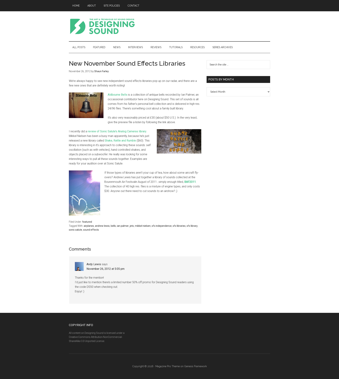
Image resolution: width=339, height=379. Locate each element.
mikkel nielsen (143, 225)
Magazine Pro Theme (167, 366)
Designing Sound (102, 26)
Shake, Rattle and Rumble (120, 140)
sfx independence (162, 225)
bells (113, 225)
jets (132, 225)
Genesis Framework (195, 366)
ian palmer (123, 225)
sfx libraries (179, 225)
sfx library (192, 225)
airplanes (89, 225)
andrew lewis (102, 225)
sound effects (91, 229)
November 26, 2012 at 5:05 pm (105, 268)
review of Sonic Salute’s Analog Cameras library (117, 131)
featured (87, 221)
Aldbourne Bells (117, 94)
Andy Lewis (94, 264)
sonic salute (75, 229)
